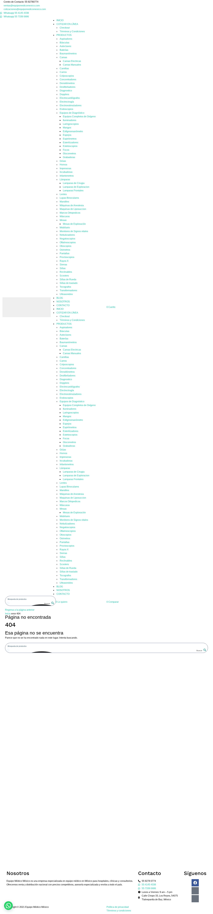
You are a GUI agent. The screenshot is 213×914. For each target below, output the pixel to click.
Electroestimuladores (70, 105)
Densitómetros (67, 83)
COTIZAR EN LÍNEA (67, 24)
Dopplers (64, 94)
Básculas (64, 42)
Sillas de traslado (69, 283)
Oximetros (65, 250)
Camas (63, 57)
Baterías (64, 50)
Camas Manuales (72, 64)
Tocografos (65, 287)
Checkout (65, 27)
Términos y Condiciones (72, 31)
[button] (61, 602)
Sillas (62, 268)
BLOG (60, 298)
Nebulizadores (67, 235)
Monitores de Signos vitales (74, 231)
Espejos (67, 135)
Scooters (64, 275)
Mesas (63, 220)
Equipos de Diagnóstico (72, 113)
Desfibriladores (67, 87)
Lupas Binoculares (69, 198)
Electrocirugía (67, 101)
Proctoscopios (67, 257)
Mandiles (64, 201)
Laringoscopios (71, 124)
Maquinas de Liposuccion (73, 209)
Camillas (64, 68)
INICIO (60, 20)
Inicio (8, 613)
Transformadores (68, 290)
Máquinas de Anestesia (72, 205)
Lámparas (65, 179)
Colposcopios (67, 76)
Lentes (63, 194)
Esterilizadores (70, 142)
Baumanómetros (68, 53)
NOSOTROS (63, 301)
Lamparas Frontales (73, 190)
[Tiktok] (195, 898)
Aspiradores (66, 39)
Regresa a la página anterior (19, 610)
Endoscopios (66, 109)
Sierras (63, 264)
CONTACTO (63, 305)
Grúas (63, 161)
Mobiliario (65, 227)
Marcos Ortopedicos (70, 213)
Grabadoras (69, 157)
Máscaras (65, 216)
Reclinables (66, 272)
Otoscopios (65, 246)
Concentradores (68, 79)
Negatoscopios (67, 238)
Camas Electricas (72, 61)
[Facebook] (195, 882)
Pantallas (64, 253)
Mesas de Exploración (74, 224)
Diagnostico (66, 90)
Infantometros (67, 176)
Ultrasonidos (66, 294)
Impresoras (65, 168)
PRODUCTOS (64, 35)
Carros (63, 72)
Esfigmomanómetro (73, 131)
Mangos (67, 127)
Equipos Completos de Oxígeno (79, 116)
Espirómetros (70, 139)
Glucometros (69, 153)
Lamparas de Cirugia (73, 183)
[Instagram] (195, 890)
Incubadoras (66, 172)
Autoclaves (65, 46)
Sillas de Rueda (68, 279)
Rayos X (64, 261)
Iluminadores (69, 120)
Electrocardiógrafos (70, 98)
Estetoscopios (70, 146)
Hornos (63, 164)
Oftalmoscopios (68, 242)
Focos (66, 150)
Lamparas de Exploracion (76, 187)
